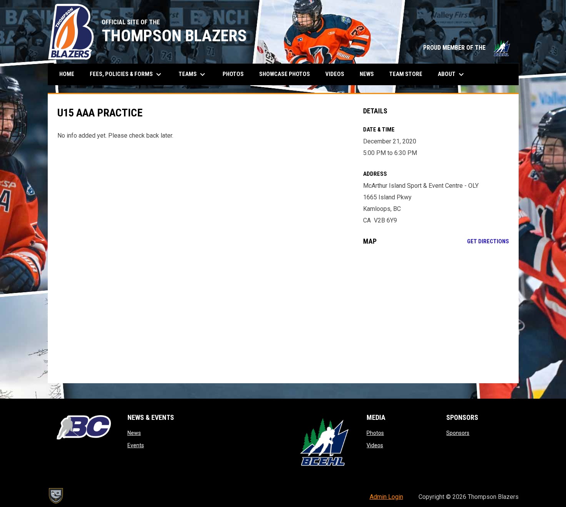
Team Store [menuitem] (408, 73)
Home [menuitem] (66, 74)
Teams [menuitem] (193, 74)
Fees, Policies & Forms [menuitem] (126, 74)
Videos (375, 445)
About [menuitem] (452, 74)
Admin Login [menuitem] (386, 496)
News (134, 433)
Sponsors (457, 433)
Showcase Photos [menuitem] (287, 73)
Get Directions (488, 241)
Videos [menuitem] (334, 74)
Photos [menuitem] (233, 74)
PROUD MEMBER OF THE (467, 47)
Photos (375, 433)
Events (135, 445)
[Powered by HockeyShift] (55, 496)
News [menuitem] (367, 74)
